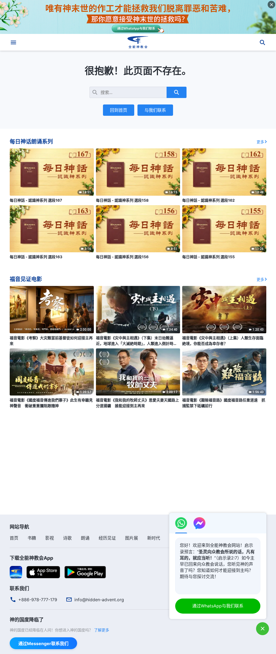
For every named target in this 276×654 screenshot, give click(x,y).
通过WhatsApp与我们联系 (217, 605)
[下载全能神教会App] (16, 572)
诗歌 (67, 538)
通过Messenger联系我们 (43, 643)
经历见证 (107, 538)
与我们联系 (155, 110)
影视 (49, 538)
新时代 (153, 538)
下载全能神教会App (31, 558)
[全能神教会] (138, 42)
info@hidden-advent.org (99, 599)
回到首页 (118, 110)
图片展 (131, 538)
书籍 (31, 538)
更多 (260, 141)
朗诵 (85, 538)
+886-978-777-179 (37, 599)
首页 (14, 538)
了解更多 (101, 630)
